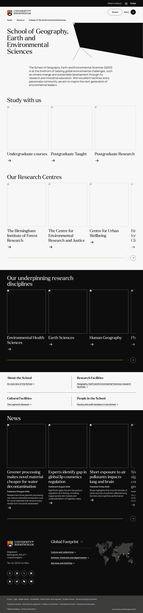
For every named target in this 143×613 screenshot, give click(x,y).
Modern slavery (23, 599)
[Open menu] (133, 12)
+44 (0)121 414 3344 (20, 563)
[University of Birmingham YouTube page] (31, 581)
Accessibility (34, 599)
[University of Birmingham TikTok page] (10, 581)
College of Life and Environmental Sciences (47, 20)
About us (20, 20)
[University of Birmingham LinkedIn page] (17, 573)
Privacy (9, 599)
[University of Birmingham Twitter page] (24, 573)
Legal (15, 599)
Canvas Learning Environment (86, 599)
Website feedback (13, 609)
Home (9, 20)
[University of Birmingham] (19, 12)
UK (126, 3)
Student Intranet (68, 599)
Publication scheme (14, 604)
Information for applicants (31, 604)
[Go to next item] (133, 258)
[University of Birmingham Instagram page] (10, 573)
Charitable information (68, 604)
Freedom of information (50, 604)
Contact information (28, 609)
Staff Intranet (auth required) (50, 599)
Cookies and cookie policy (86, 604)
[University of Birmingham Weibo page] (17, 581)
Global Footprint (65, 542)
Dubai (133, 3)
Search (115, 12)
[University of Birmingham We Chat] (24, 581)
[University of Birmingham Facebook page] (31, 573)
